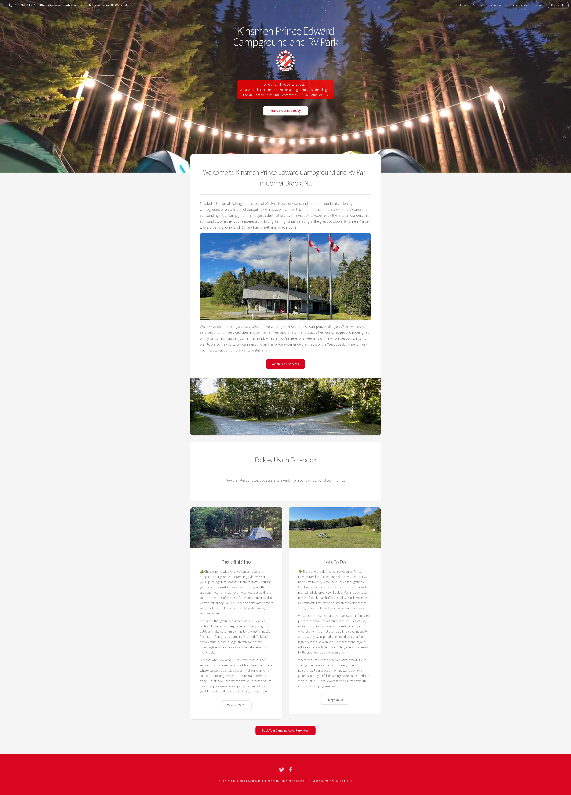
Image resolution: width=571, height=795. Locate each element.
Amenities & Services (285, 364)
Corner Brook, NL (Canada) (109, 5)
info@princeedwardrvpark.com (63, 5)
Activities (521, 5)
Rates (480, 5)
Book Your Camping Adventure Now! (285, 730)
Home (462, 5)
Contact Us (558, 5)
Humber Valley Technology (336, 781)
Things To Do (334, 700)
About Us (500, 5)
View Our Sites (236, 705)
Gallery (538, 5)
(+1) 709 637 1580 (23, 5)
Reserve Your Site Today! (285, 111)
